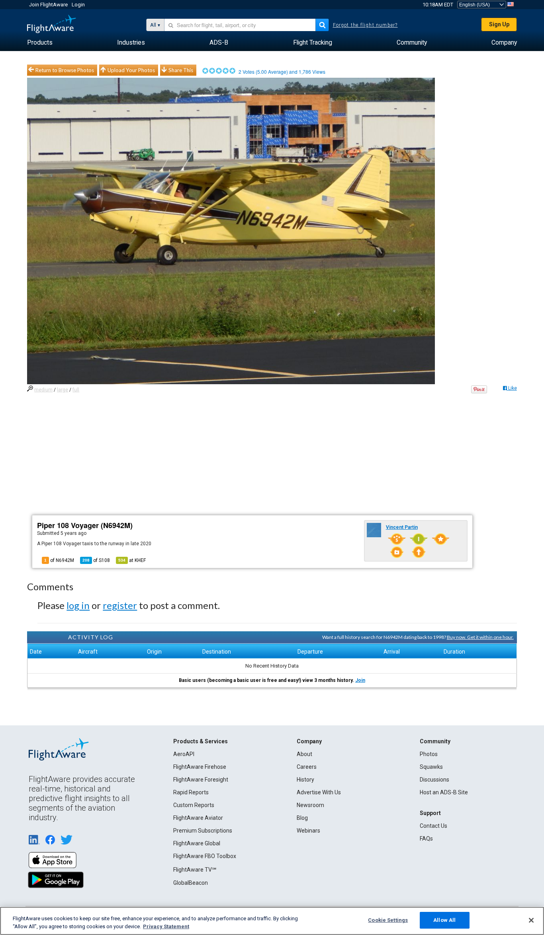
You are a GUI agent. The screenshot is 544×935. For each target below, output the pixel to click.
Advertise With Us (319, 792)
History (305, 779)
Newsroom (310, 805)
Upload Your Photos (131, 70)
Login (78, 5)
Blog (302, 818)
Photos (429, 754)
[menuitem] (40, 42)
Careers (307, 767)
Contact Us (433, 826)
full (75, 390)
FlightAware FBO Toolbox (204, 856)
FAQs (426, 838)
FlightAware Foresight (200, 779)
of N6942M (59, 560)
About (304, 754)
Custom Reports (193, 805)
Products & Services (200, 741)
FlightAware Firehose (199, 767)
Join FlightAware (48, 5)
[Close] (531, 920)
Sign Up (499, 24)
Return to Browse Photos (64, 70)
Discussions (434, 779)
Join (360, 680)
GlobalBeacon (190, 883)
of (96, 560)
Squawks (431, 767)
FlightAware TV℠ (194, 869)
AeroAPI (183, 754)
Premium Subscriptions (202, 830)
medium (43, 390)
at (132, 560)
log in (78, 605)
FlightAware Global (196, 843)
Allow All (444, 920)
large (62, 390)
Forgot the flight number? (365, 25)
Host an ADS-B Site (444, 792)
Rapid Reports (191, 792)
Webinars (308, 830)
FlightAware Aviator (198, 818)
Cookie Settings (388, 920)
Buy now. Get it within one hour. (480, 637)
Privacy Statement (166, 926)
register (120, 605)
